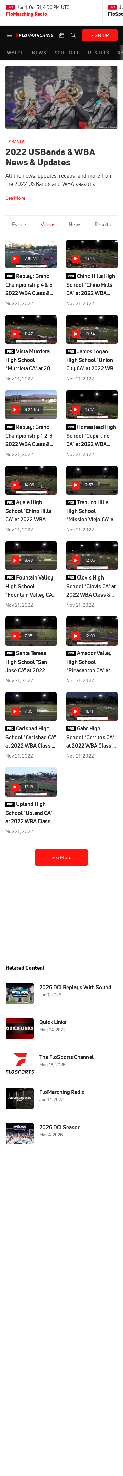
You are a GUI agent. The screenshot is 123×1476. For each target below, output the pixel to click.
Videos (48, 224)
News (75, 224)
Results (103, 224)
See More (61, 857)
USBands (15, 141)
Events (19, 224)
